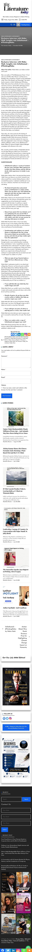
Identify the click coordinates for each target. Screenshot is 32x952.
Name (3, 369)
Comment (4, 356)
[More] (29, 334)
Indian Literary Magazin (14, 339)
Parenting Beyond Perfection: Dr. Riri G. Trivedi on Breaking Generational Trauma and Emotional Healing (14, 867)
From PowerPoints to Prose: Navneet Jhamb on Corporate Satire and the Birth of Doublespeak (13, 840)
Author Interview (16, 336)
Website (3, 385)
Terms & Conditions (19, 940)
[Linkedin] (19, 334)
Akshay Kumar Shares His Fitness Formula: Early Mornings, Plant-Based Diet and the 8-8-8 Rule (14, 451)
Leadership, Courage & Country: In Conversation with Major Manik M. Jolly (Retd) (15, 531)
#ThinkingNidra (8, 336)
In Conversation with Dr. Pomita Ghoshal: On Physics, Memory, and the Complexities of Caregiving (15, 860)
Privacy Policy (20, 939)
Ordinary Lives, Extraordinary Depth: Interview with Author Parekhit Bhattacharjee (15, 846)
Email (3, 377)
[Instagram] (25, 334)
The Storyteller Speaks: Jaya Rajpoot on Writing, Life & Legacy (15, 571)
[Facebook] (12, 334)
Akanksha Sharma (7, 441)
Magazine (7, 341)
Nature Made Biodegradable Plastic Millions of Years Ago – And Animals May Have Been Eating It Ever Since (15, 431)
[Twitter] (15, 334)
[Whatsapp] (22, 334)
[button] (28, 948)
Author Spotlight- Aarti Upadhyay (15, 608)
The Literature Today (6, 45)
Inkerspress (23, 339)
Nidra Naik (12, 341)
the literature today (20, 341)
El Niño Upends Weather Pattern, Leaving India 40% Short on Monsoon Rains (14, 491)
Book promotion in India (19, 338)
